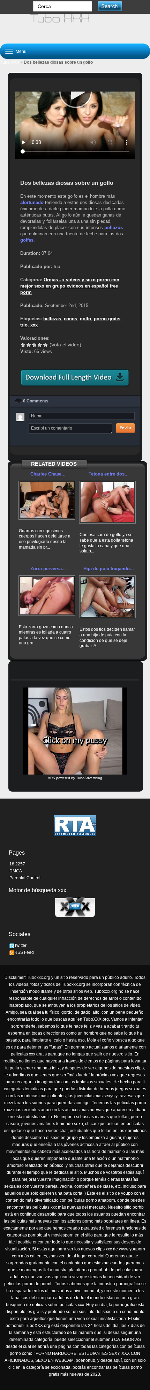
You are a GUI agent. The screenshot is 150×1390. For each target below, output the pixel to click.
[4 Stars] (40, 345)
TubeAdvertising (89, 778)
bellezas (52, 318)
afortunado (32, 202)
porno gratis (107, 318)
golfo (85, 318)
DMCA (15, 871)
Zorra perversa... (48, 568)
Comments (35, 401)
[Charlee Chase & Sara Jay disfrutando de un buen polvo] (47, 500)
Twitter (20, 945)
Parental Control (24, 877)
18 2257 (17, 864)
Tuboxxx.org (38, 977)
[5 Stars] (45, 345)
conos (70, 318)
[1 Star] (23, 345)
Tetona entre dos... (109, 474)
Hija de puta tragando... (108, 568)
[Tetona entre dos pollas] (107, 502)
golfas (26, 240)
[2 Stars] (28, 345)
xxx (34, 325)
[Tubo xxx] (75, 26)
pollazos (113, 227)
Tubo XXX (9, 62)
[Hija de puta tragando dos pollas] (107, 597)
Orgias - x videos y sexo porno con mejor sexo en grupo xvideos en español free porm (69, 286)
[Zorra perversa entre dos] (47, 595)
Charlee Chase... (48, 474)
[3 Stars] (34, 345)
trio (24, 325)
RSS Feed (24, 952)
